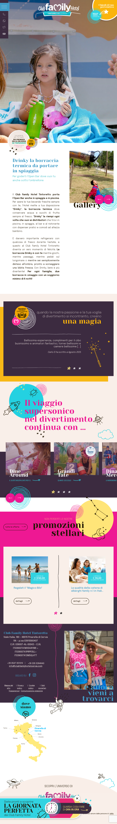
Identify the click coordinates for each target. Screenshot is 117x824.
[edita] (111, 813)
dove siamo (25, 705)
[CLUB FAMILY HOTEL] (58, 795)
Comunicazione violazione (32, 691)
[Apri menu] (4, 7)
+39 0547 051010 (15, 663)
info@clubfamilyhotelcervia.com (25, 666)
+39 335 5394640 (36, 663)
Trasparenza (14, 691)
